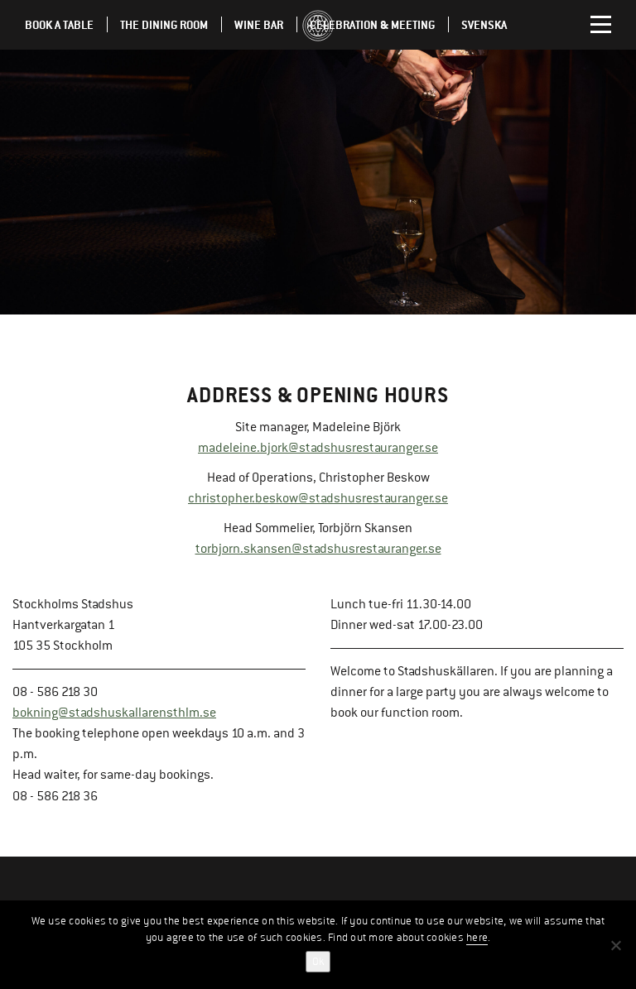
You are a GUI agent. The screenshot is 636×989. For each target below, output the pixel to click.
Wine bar (258, 24)
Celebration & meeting (372, 24)
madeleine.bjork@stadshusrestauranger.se (318, 447)
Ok (318, 961)
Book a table (59, 24)
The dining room (164, 24)
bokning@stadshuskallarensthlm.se (114, 712)
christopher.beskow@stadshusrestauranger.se (318, 498)
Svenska (484, 24)
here (477, 937)
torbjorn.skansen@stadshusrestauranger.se (318, 548)
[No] (615, 945)
